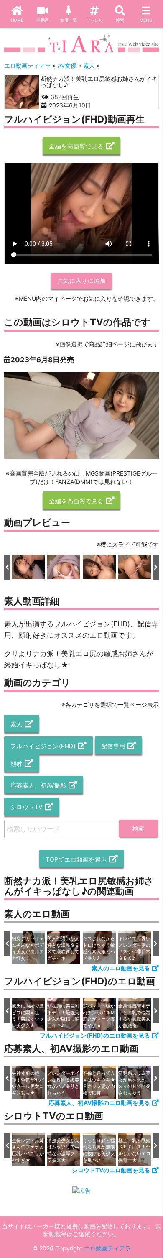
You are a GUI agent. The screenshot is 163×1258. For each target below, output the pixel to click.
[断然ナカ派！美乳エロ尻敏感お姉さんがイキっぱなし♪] (22, 92)
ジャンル (94, 20)
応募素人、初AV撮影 (38, 785)
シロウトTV (26, 807)
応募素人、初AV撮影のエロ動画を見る (99, 1102)
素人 (16, 724)
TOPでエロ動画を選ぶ (76, 859)
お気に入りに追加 (81, 280)
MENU (146, 20)
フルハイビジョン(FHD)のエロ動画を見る (95, 1035)
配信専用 (113, 745)
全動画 (42, 20)
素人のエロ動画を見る (121, 968)
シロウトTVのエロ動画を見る (111, 1170)
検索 (120, 20)
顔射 (16, 763)
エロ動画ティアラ (107, 1248)
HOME (17, 20)
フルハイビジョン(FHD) (43, 745)
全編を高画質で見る (76, 146)
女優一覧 (68, 20)
